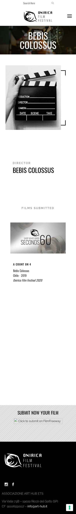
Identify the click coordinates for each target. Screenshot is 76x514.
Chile (16, 275)
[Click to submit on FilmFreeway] (38, 423)
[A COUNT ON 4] (38, 238)
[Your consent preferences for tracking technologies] (69, 507)
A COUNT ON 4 (22, 264)
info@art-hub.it (37, 506)
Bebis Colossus (21, 270)
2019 (24, 275)
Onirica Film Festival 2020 (27, 280)
